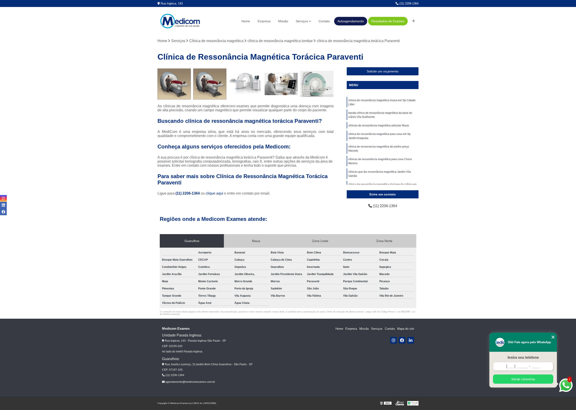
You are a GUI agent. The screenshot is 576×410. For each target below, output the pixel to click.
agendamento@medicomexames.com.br (190, 381)
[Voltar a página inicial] (180, 21)
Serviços (302, 21)
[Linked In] (410, 340)
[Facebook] (402, 340)
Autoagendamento (351, 21)
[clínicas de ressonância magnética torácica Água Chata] (174, 84)
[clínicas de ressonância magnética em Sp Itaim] (317, 84)
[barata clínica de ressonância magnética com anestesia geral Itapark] (245, 84)
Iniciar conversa (523, 379)
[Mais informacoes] (413, 21)
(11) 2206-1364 (408, 3)
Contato (324, 21)
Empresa (264, 21)
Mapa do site (405, 328)
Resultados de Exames (387, 21)
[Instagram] (393, 340)
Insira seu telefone (523, 357)
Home (245, 21)
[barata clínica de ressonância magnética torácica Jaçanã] (281, 84)
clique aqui (214, 193)
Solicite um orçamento (382, 71)
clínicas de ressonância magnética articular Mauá (378, 125)
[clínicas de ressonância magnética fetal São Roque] (210, 84)
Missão (283, 21)
